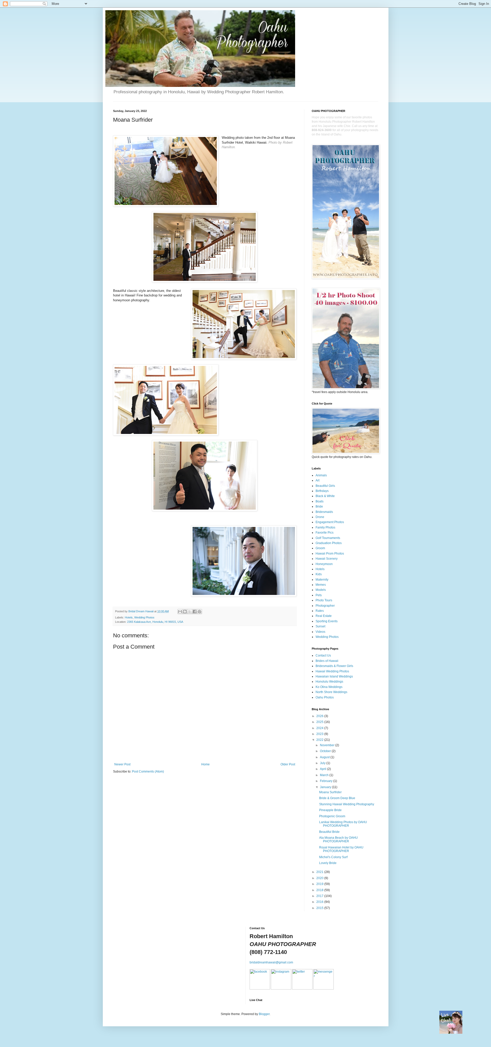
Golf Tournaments (328, 538)
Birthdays (322, 491)
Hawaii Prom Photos (330, 553)
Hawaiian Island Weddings (334, 676)
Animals (321, 475)
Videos (320, 632)
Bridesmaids (324, 512)
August (325, 757)
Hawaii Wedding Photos (332, 671)
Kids (319, 574)
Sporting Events (327, 621)
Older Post (288, 764)
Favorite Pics (324, 532)
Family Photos (325, 527)
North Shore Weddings (331, 692)
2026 (320, 716)
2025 (320, 722)
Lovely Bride (328, 863)
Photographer (325, 605)
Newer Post (122, 764)
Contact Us (323, 655)
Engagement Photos (330, 522)
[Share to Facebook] (194, 611)
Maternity (322, 579)
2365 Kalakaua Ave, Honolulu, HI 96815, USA (155, 621)
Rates (320, 611)
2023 (320, 734)
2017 (320, 896)
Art (317, 480)
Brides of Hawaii (327, 661)
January (326, 787)
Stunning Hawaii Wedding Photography (346, 804)
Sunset (320, 626)
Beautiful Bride (329, 832)
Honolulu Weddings (329, 681)
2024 (320, 728)
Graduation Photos (329, 543)
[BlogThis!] (184, 611)
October (326, 751)
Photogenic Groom (332, 816)
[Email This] (180, 611)
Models (321, 590)
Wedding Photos (144, 617)
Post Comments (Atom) (148, 771)
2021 (320, 872)
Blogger (264, 1014)
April (323, 769)
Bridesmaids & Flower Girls (334, 666)
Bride (319, 506)
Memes (321, 584)
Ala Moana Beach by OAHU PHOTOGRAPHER (338, 839)
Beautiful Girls (325, 486)
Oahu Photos (325, 697)
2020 (320, 878)
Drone (320, 517)
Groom (320, 548)
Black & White (325, 496)
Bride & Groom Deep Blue (337, 798)
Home (205, 764)
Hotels (129, 617)
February (326, 781)
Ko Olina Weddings (329, 687)
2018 (320, 890)
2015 (320, 908)
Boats (319, 501)
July (323, 763)
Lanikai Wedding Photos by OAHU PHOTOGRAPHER (343, 823)
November (327, 745)
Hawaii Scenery (327, 558)
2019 (320, 884)
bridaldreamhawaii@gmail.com (271, 962)
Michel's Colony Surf (333, 857)
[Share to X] (189, 611)
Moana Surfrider (330, 792)
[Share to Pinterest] (199, 611)
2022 (320, 740)
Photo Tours (324, 600)
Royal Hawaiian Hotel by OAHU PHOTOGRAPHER (341, 849)
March (324, 775)
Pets (319, 595)
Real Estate (324, 616)
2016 (320, 902)
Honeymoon (324, 564)
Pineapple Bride (330, 810)
